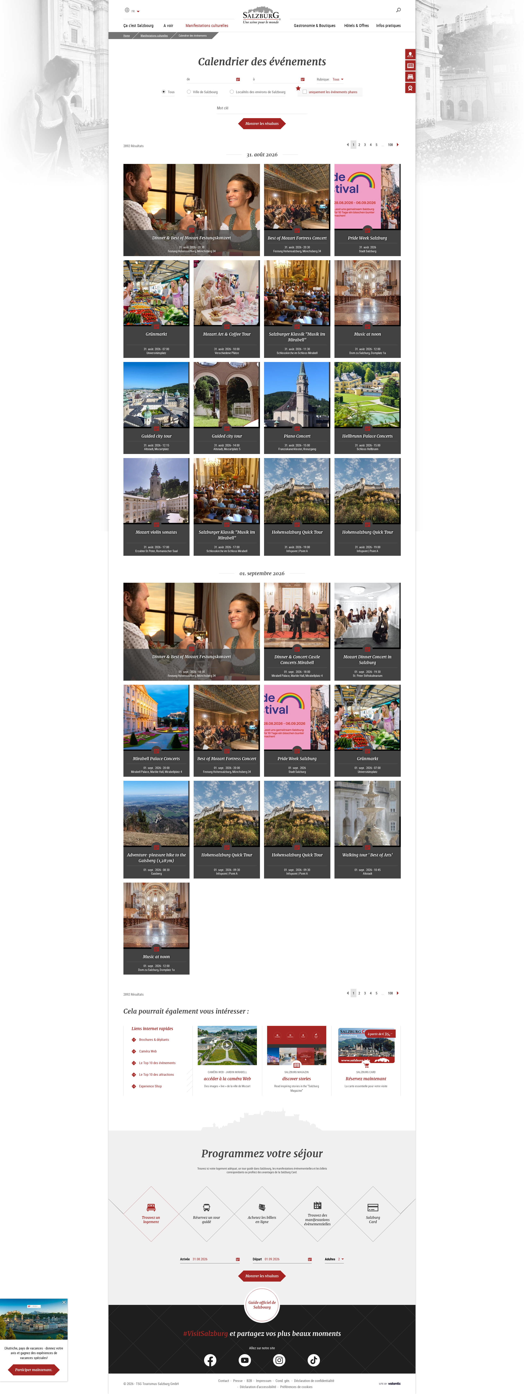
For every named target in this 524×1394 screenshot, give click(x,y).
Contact (223, 1380)
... (382, 144)
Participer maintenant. (33, 1369)
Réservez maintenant (366, 1078)
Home (126, 35)
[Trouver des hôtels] (410, 77)
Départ (257, 1259)
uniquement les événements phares (333, 92)
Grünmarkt (156, 334)
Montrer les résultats (262, 123)
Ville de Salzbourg (205, 92)
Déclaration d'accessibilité (258, 1386)
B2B (249, 1380)
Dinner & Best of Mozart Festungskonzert (191, 238)
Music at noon (367, 334)
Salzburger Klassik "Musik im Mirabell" (297, 337)
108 (390, 144)
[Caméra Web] (410, 88)
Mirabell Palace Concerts (156, 758)
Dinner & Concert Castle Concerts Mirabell (297, 659)
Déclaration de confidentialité (314, 1380)
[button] (330, 79)
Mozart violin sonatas (156, 532)
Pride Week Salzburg (367, 238)
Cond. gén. (283, 1380)
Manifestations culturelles (154, 35)
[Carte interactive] (410, 54)
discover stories (296, 1078)
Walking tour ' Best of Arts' (367, 855)
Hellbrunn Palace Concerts (367, 436)
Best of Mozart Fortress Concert (297, 238)
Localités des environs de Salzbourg (260, 92)
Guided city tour (156, 436)
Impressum (263, 1380)
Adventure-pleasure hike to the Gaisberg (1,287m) (156, 857)
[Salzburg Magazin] (410, 65)
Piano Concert (297, 436)
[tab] (151, 1214)
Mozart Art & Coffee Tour (227, 334)
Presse (238, 1380)
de (188, 79)
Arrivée (185, 1259)
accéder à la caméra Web (227, 1078)
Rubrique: (323, 79)
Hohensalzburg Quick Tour (297, 532)
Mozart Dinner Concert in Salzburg (367, 659)
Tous (171, 92)
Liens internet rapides (152, 1028)
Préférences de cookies (296, 1386)
